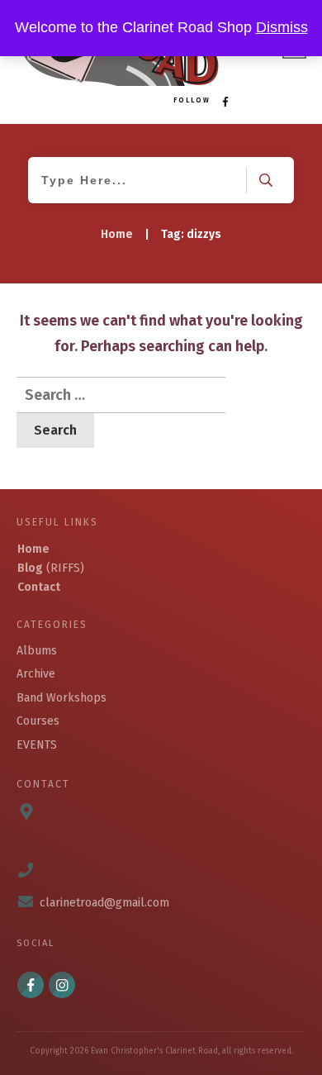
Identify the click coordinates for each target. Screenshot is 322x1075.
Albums (37, 651)
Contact (38, 587)
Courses (38, 721)
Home (33, 549)
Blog (30, 568)
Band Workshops (62, 698)
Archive (36, 674)
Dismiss (282, 27)
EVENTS (37, 745)
